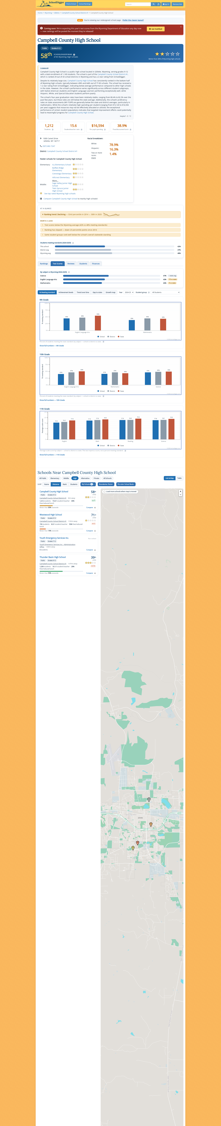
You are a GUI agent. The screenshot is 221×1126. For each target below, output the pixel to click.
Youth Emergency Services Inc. (54, 538)
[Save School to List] (95, 508)
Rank (65, 484)
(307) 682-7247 (49, 146)
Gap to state (97, 292)
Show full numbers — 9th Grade (52, 345)
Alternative (85, 478)
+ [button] (180, 491)
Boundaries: (105, 484)
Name (46, 484)
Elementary (55, 478)
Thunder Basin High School (53, 557)
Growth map (110, 292)
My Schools (87, 484)
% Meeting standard (47, 292)
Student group (142, 292)
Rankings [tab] (44, 263)
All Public (42, 478)
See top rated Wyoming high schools (60, 193)
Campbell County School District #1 (113, 74)
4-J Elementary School (61, 164)
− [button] (180, 494)
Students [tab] (83, 263)
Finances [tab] (96, 263)
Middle (66, 478)
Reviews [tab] (71, 263)
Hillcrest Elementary (61, 177)
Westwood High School (51, 514)
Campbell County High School (80, 80)
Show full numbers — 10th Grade (52, 400)
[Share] (158, 4)
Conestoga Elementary (61, 173)
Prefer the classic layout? (133, 20)
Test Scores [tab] (58, 263)
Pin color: (125, 484)
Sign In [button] (166, 4)
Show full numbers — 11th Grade (52, 455)
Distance (56, 484)
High (75, 478)
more (93, 158)
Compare (89, 507)
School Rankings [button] (85, 4)
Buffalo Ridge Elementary (58, 169)
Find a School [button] (71, 4)
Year (121, 292)
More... (55, 180)
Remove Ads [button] (177, 4)
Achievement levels (66, 292)
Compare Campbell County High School (60, 198)
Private (96, 478)
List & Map (170, 478)
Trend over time (83, 292)
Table (179, 478)
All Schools (107, 478)
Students (73, 484)
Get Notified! (157, 29)
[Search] (153, 4)
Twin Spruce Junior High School (60, 189)
